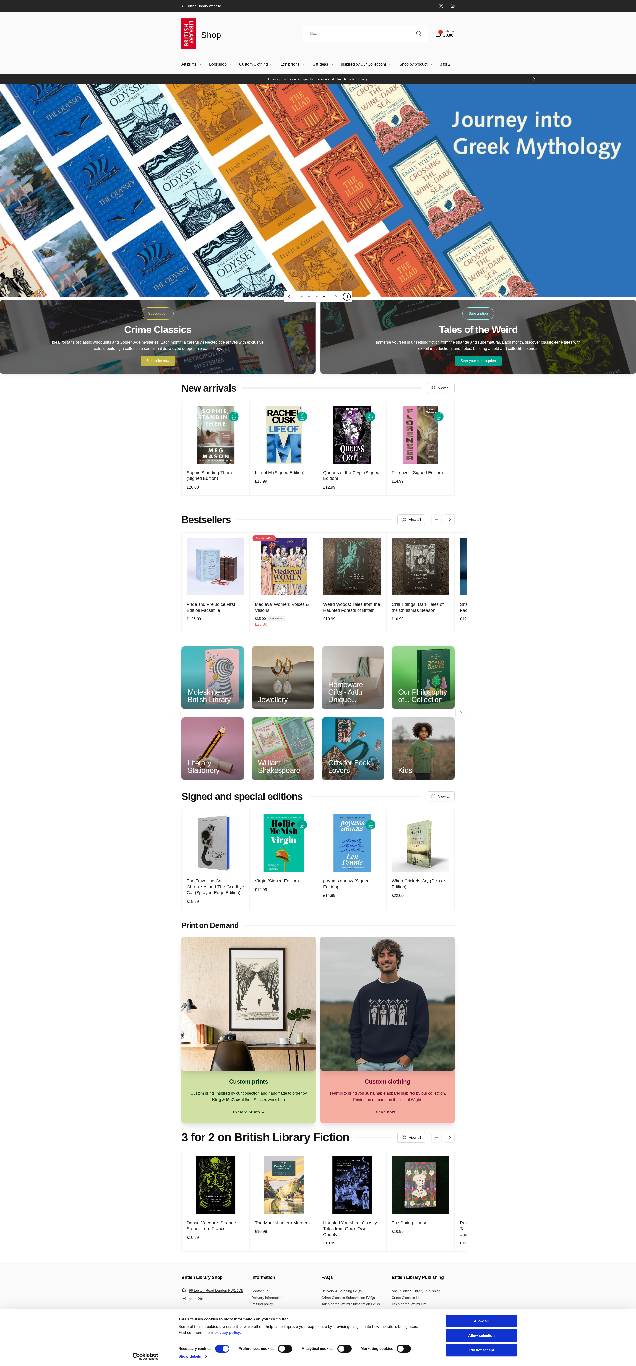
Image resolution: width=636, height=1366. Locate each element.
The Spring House (409, 1222)
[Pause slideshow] (346, 296)
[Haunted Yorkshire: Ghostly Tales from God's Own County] (352, 1204)
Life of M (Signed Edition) (280, 472)
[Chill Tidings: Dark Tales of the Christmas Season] (420, 586)
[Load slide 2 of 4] (309, 296)
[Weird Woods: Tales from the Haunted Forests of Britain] (352, 586)
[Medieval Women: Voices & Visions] (284, 586)
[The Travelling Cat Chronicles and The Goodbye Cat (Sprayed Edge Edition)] (215, 862)
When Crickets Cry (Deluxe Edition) (418, 883)
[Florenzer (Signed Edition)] (420, 454)
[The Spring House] (420, 1204)
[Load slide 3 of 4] (316, 296)
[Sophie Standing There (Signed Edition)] (215, 454)
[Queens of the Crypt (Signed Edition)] (352, 454)
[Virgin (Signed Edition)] (284, 862)
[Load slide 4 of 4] (324, 296)
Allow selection (481, 1335)
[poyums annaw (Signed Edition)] (352, 862)
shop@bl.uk (198, 1299)
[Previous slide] (289, 296)
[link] (201, 6)
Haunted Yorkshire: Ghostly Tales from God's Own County (350, 1228)
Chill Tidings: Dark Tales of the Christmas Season (418, 607)
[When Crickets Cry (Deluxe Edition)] (420, 862)
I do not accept (481, 1350)
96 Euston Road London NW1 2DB (216, 1290)
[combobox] (365, 33)
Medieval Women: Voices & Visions (282, 607)
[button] (445, 33)
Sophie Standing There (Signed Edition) (209, 475)
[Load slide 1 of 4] (301, 296)
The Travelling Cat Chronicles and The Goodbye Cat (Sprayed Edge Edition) (215, 886)
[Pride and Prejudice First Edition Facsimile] (215, 586)
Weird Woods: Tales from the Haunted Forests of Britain (351, 607)
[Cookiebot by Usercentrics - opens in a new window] (145, 1356)
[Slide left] (102, 79)
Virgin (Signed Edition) (277, 880)
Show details (189, 1356)
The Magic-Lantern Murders (282, 1222)
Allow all (481, 1321)
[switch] (285, 1349)
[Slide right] (534, 79)
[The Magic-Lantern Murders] (284, 1204)
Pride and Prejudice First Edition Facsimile (211, 607)
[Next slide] (335, 296)
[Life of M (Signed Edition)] (284, 454)
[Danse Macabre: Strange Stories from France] (215, 1204)
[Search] (419, 34)
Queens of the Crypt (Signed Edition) (351, 475)
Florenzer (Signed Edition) (417, 472)
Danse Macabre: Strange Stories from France (211, 1225)
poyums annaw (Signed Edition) (346, 883)
